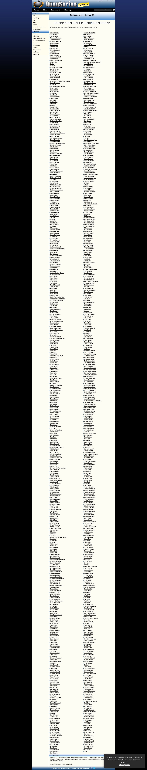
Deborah (55, 426)
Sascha (89, 492)
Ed (53, 271)
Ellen (54, 162)
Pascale (54, 461)
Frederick (56, 171)
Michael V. (89, 430)
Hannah (89, 425)
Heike (88, 577)
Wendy (53, 687)
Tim (53, 345)
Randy (55, 274)
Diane (89, 649)
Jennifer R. (56, 601)
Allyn (54, 46)
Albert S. (88, 627)
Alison (53, 551)
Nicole (55, 140)
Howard (89, 160)
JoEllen (57, 273)
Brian (54, 324)
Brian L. (88, 442)
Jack (55, 573)
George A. (89, 290)
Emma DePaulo (56, 356)
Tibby (88, 502)
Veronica (90, 178)
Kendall (88, 210)
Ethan (53, 362)
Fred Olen (54, 224)
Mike (53, 400)
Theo (54, 318)
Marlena (89, 172)
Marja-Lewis (89, 732)
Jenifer (58, 537)
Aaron (54, 36)
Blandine (55, 666)
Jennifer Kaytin (91, 93)
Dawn (54, 691)
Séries (45, 10)
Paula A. (88, 468)
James (53, 701)
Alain (88, 65)
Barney (90, 406)
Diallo (54, 620)
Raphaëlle (55, 590)
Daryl (88, 554)
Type (33, 20)
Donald (54, 364)
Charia (88, 326)
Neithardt (55, 630)
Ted (87, 36)
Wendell (54, 216)
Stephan (57, 338)
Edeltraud (55, 41)
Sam (53, 93)
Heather (88, 445)
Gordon (55, 229)
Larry (54, 414)
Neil (54, 489)
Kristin (89, 98)
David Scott (57, 578)
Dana (54, 451)
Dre (87, 723)
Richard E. (56, 736)
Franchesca (56, 138)
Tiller (88, 682)
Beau (54, 214)
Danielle (89, 148)
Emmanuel (90, 169)
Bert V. (88, 568)
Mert (53, 546)
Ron (55, 172)
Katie (53, 539)
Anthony (54, 547)
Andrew (55, 155)
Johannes (89, 516)
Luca (87, 240)
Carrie (88, 342)
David (54, 53)
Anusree (88, 561)
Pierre (53, 464)
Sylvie (88, 520)
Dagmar (56, 328)
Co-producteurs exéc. (38, 40)
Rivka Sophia (90, 461)
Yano (54, 191)
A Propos (54, 768)
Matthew (54, 157)
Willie (53, 252)
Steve (89, 613)
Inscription (100, 1)
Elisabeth (54, 675)
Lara (88, 663)
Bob (54, 442)
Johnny (56, 577)
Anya (53, 402)
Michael (55, 178)
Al (52, 64)
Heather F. (55, 730)
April (54, 238)
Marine (55, 119)
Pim (53, 611)
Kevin (53, 649)
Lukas (54, 407)
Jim (53, 179)
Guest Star (60, 759)
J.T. (87, 216)
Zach (54, 739)
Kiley (88, 457)
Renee (55, 622)
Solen (90, 566)
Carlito (89, 167)
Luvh (53, 102)
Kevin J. (89, 741)
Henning (55, 264)
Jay (53, 725)
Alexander (89, 328)
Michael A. (89, 428)
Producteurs (36, 43)
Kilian (54, 635)
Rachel (55, 134)
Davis (88, 193)
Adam (53, 164)
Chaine (34, 24)
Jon (87, 438)
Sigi (89, 494)
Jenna (54, 259)
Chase (55, 126)
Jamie (56, 509)
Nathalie (55, 494)
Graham (88, 245)
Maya (88, 641)
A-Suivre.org (75, 768)
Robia (54, 181)
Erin (87, 729)
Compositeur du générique (96, 757)
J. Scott (55, 483)
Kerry (54, 343)
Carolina (55, 708)
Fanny (54, 751)
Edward (55, 504)
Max (53, 350)
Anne (55, 117)
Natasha (89, 511)
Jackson (88, 134)
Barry (89, 611)
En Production (36, 29)
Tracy (53, 366)
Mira (87, 483)
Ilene (89, 411)
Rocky (88, 694)
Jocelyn (55, 554)
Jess (55, 647)
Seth (53, 34)
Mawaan (55, 722)
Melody (89, 552)
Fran (54, 604)
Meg (54, 596)
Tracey (53, 535)
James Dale (90, 103)
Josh (55, 39)
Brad (54, 58)
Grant (89, 352)
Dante (88, 699)
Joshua (55, 207)
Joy (54, 323)
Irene (88, 162)
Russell (89, 490)
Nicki (53, 425)
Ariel (87, 596)
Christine (55, 456)
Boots (53, 656)
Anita (53, 288)
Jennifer (55, 76)
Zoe (87, 115)
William (54, 43)
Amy (53, 174)
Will (53, 112)
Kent (89, 499)
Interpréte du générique (71, 759)
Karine (89, 397)
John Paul (89, 119)
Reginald (88, 316)
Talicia (54, 79)
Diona (56, 255)
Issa (52, 65)
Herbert (55, 378)
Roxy (90, 140)
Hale (88, 509)
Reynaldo (54, 463)
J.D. (87, 749)
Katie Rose (89, 209)
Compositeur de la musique (79, 757)
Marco (54, 124)
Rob (53, 380)
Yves (54, 128)
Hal (87, 635)
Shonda (55, 495)
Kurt (53, 699)
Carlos (53, 680)
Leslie (53, 221)
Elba (90, 269)
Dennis (55, 563)
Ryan (54, 55)
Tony (87, 121)
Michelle (54, 527)
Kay (53, 376)
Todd (88, 81)
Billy (53, 219)
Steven (53, 62)
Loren (55, 340)
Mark (55, 167)
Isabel (55, 580)
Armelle (54, 749)
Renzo (88, 463)
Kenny (89, 224)
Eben (88, 684)
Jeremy (55, 742)
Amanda (90, 369)
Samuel (88, 186)
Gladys (89, 166)
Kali (87, 117)
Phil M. (89, 362)
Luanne (54, 530)
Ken (88, 79)
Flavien (89, 129)
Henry (88, 112)
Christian (55, 204)
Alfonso (54, 521)
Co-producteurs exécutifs (63, 757)
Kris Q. (53, 331)
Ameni (88, 575)
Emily (55, 83)
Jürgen (88, 243)
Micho (88, 704)
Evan (53, 368)
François (90, 527)
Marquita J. (90, 96)
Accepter (121, 764)
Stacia (55, 235)
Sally (88, 84)
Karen (87, 416)
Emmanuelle (58, 468)
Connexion (110, 1)
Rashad (55, 96)
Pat (53, 307)
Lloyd (87, 319)
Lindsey (88, 418)
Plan (59, 768)
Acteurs (34, 47)
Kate (87, 71)
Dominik (89, 489)
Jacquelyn (56, 385)
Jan (54, 689)
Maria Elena (91, 174)
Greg (53, 533)
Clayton (55, 561)
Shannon (90, 711)
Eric (53, 84)
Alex (54, 90)
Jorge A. (54, 471)
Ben (55, 566)
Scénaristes (35, 36)
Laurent (89, 226)
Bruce (55, 188)
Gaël (88, 257)
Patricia (55, 445)
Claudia (88, 288)
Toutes (61, 760)
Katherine (88, 736)
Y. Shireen (55, 247)
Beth (53, 753)
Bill (53, 663)
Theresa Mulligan (92, 400)
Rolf (89, 285)
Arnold (88, 634)
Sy (87, 349)
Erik (53, 606)
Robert (55, 38)
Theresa (55, 261)
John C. (54, 369)
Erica (54, 720)
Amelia (88, 305)
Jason (55, 597)
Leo (55, 584)
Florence (54, 466)
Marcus (89, 90)
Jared (53, 717)
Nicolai (88, 231)
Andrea (56, 72)
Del (54, 399)
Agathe (89, 67)
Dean (54, 639)
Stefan (55, 326)
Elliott (53, 276)
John (54, 98)
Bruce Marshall (91, 281)
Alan (54, 48)
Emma (55, 197)
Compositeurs (36, 49)
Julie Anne (90, 83)
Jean (54, 476)
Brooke (89, 55)
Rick (54, 115)
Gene (55, 478)
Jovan (89, 102)
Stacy (89, 654)
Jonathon (89, 191)
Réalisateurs (36, 45)
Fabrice (88, 197)
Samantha (55, 653)
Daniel (54, 210)
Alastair (54, 347)
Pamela (54, 523)
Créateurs (35, 34)
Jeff (53, 100)
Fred (87, 601)
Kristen (54, 359)
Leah (54, 45)
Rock (54, 452)
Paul (54, 267)
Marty (87, 473)
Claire (89, 452)
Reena (55, 459)
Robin (54, 677)
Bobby (87, 470)
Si (86, 311)
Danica (56, 60)
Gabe (87, 518)
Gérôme (55, 718)
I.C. (54, 160)
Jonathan (55, 672)
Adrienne (88, 672)
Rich (54, 387)
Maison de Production (38, 27)
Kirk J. (88, 630)
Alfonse (89, 651)
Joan (53, 195)
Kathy (54, 342)
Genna (88, 727)
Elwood (54, 349)
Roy (87, 679)
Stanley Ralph (90, 433)
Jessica (54, 129)
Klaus (54, 609)
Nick (87, 475)
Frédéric (55, 454)
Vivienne (55, 57)
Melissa (90, 354)
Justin (54, 212)
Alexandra (90, 673)
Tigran (88, 419)
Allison (55, 737)
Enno (54, 292)
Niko (53, 419)
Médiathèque (68, 10)
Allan (53, 532)
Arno (87, 628)
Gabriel (88, 478)
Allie (88, 271)
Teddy (53, 654)
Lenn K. (89, 378)
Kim (87, 286)
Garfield (57, 299)
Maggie (88, 546)
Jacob (88, 267)
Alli (86, 138)
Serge (89, 407)
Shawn (53, 637)
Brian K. (89, 38)
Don (53, 437)
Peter (53, 433)
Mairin (53, 278)
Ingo (55, 309)
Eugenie (90, 454)
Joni (54, 508)
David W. (55, 673)
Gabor (54, 193)
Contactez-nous (65, 768)
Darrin (87, 321)
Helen (54, 243)
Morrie (89, 718)
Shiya (55, 525)
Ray (53, 641)
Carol (87, 304)
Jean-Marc (90, 639)
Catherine (56, 121)
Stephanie (55, 646)
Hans (88, 157)
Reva (87, 324)
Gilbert (54, 109)
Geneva (92, 62)
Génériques (35, 52)
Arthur (87, 539)
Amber (88, 647)
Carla (88, 77)
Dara (56, 447)
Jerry (87, 440)
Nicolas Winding (56, 300)
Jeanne (89, 278)
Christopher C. (90, 204)
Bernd (88, 188)
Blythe (53, 746)
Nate (53, 311)
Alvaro (89, 171)
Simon (55, 50)
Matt (55, 77)
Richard (55, 186)
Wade (55, 150)
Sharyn (89, 508)
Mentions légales (84, 768)
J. (87, 46)
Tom (53, 52)
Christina (54, 223)
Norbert (89, 530)
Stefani (89, 95)
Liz (53, 713)
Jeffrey (55, 594)
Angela (90, 107)
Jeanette (88, 338)
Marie (54, 381)
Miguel (54, 228)
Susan (55, 499)
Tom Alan (55, 734)
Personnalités (55, 10)
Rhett (54, 293)
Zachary (54, 409)
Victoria (88, 547)
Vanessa (55, 131)
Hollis (53, 552)
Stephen (56, 153)
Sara (53, 226)
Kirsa (53, 375)
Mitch (87, 525)
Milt (87, 333)
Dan (54, 269)
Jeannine (56, 430)
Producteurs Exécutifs (38, 38)
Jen (53, 305)
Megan (54, 692)
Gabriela (90, 164)
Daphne (90, 606)
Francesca (89, 262)
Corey (53, 281)
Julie (89, 514)
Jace (54, 587)
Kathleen (90, 60)
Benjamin (54, 33)
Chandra (89, 687)
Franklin (54, 501)
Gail (87, 136)
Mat (53, 152)
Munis (54, 183)
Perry (53, 373)
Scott (54, 485)
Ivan (53, 95)
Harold (89, 399)
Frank (54, 435)
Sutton (88, 252)
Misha (55, 185)
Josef (87, 264)
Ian (53, 103)
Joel (88, 229)
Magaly (57, 559)
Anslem (56, 571)
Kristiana (56, 67)
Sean (54, 470)
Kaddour (54, 516)
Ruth (54, 423)
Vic (53, 202)
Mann (87, 590)
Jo (87, 126)
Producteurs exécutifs (94, 759)
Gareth (55, 490)
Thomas (56, 330)
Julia (88, 622)
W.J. (54, 665)
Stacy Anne (89, 314)
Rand (54, 209)
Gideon (53, 71)
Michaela (89, 642)
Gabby (56, 457)
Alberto (88, 250)
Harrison (55, 592)
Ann (54, 262)
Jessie (88, 335)
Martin (53, 685)
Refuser (127, 764)
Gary (55, 568)
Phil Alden (90, 86)
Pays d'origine (36, 18)
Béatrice (90, 615)
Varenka (89, 248)
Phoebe (89, 105)
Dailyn (89, 181)
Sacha (54, 392)
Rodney (89, 504)
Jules (87, 559)
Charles (89, 207)
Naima (57, 133)
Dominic (88, 698)
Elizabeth (55, 145)
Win (88, 381)
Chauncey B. (60, 81)
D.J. (87, 734)
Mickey (53, 544)
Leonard (54, 682)
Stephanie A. (55, 698)
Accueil (36, 10)
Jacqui (54, 711)
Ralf (87, 656)
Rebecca (57, 143)
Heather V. (56, 319)
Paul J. (54, 107)
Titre (33, 15)
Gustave (55, 388)
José (53, 706)
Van (88, 64)
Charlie (88, 589)
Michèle (54, 449)
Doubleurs (35, 54)
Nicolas (55, 114)
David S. (90, 392)
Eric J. (54, 744)
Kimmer (55, 661)
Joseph (55, 528)
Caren (89, 587)
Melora (54, 710)
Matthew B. (90, 45)
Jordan (54, 205)
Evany (88, 345)
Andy (55, 198)
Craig (89, 366)
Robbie (88, 212)
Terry (87, 737)
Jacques (54, 418)
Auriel (88, 637)
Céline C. (90, 91)
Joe (55, 390)
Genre (34, 22)
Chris (54, 74)
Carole (55, 176)
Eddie (53, 660)
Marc (89, 359)
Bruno (54, 312)
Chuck (55, 141)
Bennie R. (57, 585)
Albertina (54, 723)
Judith (57, 297)
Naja (53, 236)
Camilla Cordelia (91, 618)
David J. (88, 343)
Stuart (89, 364)
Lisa (54, 148)
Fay (87, 675)
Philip (53, 280)
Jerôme (88, 444)
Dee (53, 290)
